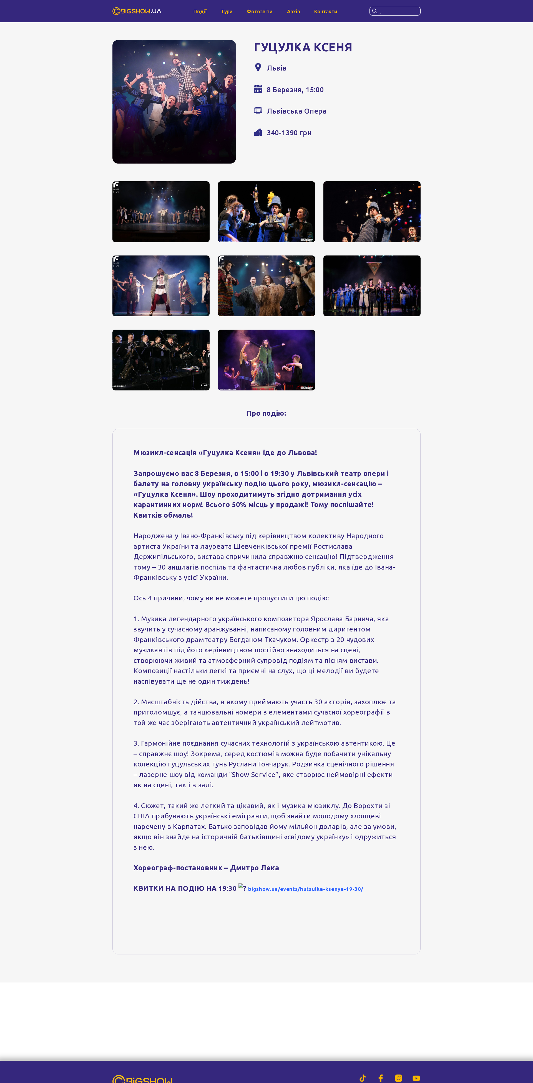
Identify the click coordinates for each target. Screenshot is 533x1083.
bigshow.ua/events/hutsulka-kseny (294, 889)
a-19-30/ (352, 889)
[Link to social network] (363, 1078)
